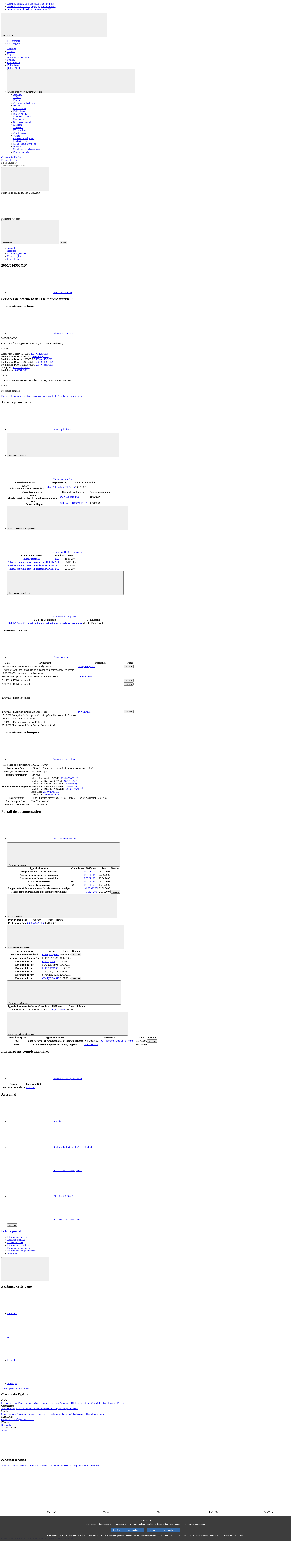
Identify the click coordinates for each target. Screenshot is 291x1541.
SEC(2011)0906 (57, 1009)
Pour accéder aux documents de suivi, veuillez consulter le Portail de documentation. (41, 396)
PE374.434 (89, 875)
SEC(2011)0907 (50, 968)
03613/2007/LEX (35, 923)
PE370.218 (89, 871)
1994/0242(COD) (39, 353)
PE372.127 (89, 881)
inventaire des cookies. (234, 1535)
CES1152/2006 (91, 1044)
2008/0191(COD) (22, 370)
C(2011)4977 (48, 961)
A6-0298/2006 (85, 676)
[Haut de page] (25, 1269)
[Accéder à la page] (100, 708)
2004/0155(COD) (44, 364)
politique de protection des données (164, 1535)
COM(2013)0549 (50, 978)
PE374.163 (89, 885)
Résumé (128, 666)
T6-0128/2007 (85, 711)
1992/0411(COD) (40, 356)
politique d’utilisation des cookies (201, 1535)
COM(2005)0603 (86, 666)
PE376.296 (89, 878)
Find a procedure (9, 162)
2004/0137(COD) (44, 362)
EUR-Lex (30, 1087)
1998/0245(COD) (44, 359)
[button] (47, 1453)
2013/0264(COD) (21, 367)
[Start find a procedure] (25, 179)
